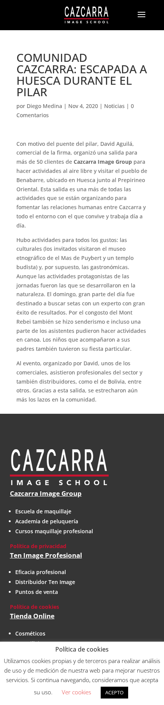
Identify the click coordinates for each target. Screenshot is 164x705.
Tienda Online (32, 615)
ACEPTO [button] (114, 692)
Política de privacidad (38, 546)
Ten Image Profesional (46, 555)
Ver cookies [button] (76, 692)
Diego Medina (44, 106)
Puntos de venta (36, 591)
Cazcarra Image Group (46, 493)
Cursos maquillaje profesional (54, 531)
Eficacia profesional (40, 572)
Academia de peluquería (46, 521)
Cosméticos (30, 633)
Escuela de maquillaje (43, 511)
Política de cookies (34, 606)
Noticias (114, 106)
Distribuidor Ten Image (45, 582)
